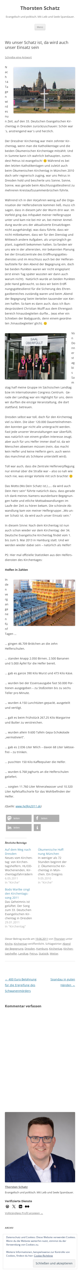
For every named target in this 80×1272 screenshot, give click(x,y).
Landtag (23, 953)
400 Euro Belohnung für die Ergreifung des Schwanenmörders (21, 985)
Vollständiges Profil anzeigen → (24, 1213)
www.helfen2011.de (28, 806)
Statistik (44, 953)
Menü (40, 27)
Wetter (54, 953)
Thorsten (59, 939)
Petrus (34, 953)
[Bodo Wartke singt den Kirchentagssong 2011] (21, 907)
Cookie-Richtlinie (43, 1255)
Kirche (9, 944)
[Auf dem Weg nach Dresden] (21, 866)
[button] (19, 818)
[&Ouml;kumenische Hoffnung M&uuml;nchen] (54, 866)
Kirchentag (20, 944)
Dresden (30, 948)
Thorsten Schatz (40, 8)
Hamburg (42, 948)
